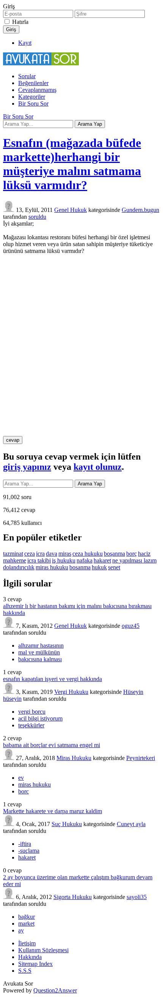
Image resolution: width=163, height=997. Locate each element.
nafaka (84, 560)
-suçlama (28, 850)
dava (51, 553)
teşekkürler (31, 725)
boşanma (114, 553)
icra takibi (39, 560)
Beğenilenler (33, 83)
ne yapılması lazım (134, 560)
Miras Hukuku (73, 758)
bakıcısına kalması (40, 659)
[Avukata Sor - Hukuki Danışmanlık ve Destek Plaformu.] (41, 63)
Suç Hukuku (67, 824)
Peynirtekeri (140, 758)
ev (21, 777)
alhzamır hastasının (41, 645)
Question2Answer (55, 990)
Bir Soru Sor (33, 103)
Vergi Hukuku (71, 692)
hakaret (102, 560)
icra (40, 553)
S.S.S (24, 970)
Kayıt (24, 43)
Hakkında (30, 957)
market (26, 923)
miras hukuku (52, 567)
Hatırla (20, 22)
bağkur (26, 916)
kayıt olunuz (98, 467)
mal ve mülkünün (39, 652)
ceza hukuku (87, 553)
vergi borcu (31, 711)
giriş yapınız (27, 467)
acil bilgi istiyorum (40, 718)
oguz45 (130, 626)
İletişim (27, 943)
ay (21, 930)
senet (114, 567)
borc (23, 791)
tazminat (13, 553)
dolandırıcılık (18, 567)
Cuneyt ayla (131, 824)
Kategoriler (31, 96)
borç (131, 553)
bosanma (80, 567)
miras (64, 553)
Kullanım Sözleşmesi (43, 950)
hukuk (99, 567)
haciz (144, 553)
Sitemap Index (35, 964)
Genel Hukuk (70, 210)
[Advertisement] (81, 345)
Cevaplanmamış (37, 90)
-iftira (24, 844)
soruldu (37, 216)
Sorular (27, 76)
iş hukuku (63, 560)
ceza (29, 553)
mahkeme (14, 560)
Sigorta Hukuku (72, 897)
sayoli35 (137, 897)
